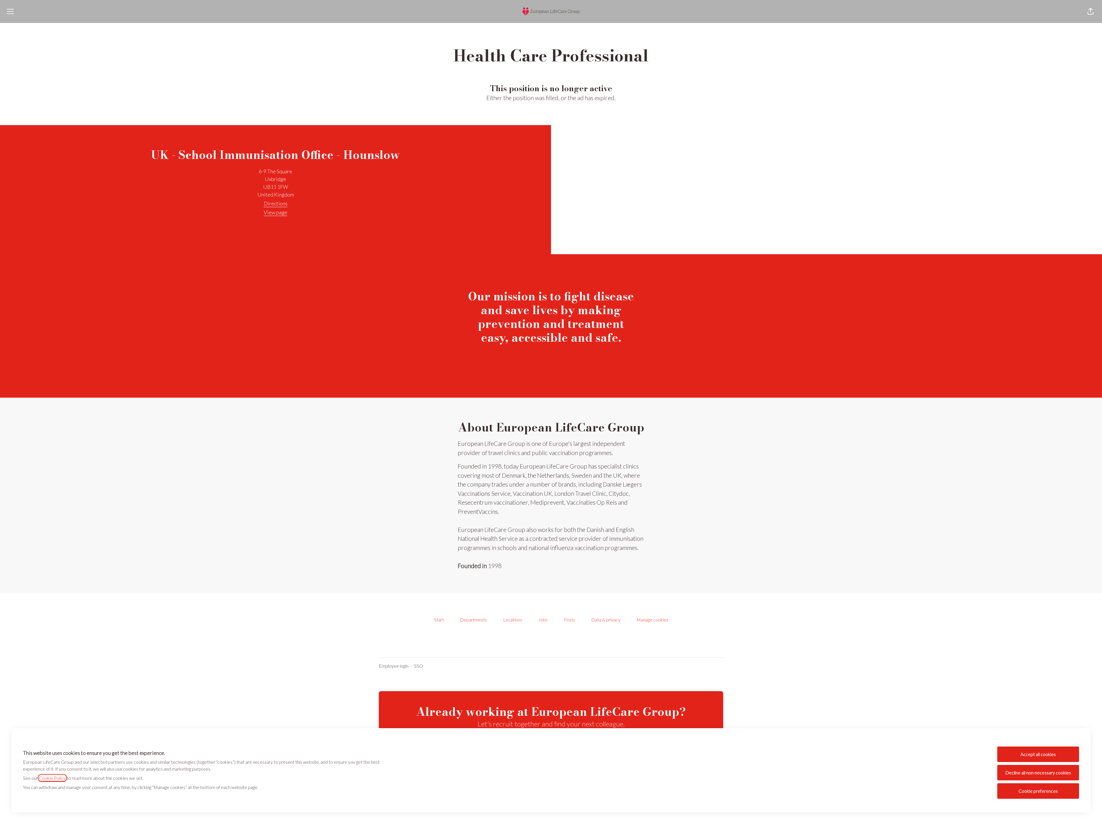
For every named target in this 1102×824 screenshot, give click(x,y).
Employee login (393, 665)
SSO (418, 665)
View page (275, 212)
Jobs (543, 619)
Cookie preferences (1038, 791)
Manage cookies (652, 619)
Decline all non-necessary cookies (1038, 772)
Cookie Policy (52, 778)
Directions (276, 203)
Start (439, 619)
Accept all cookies (1038, 754)
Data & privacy (605, 619)
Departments (473, 619)
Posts (569, 619)
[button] (1090, 11)
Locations (512, 619)
